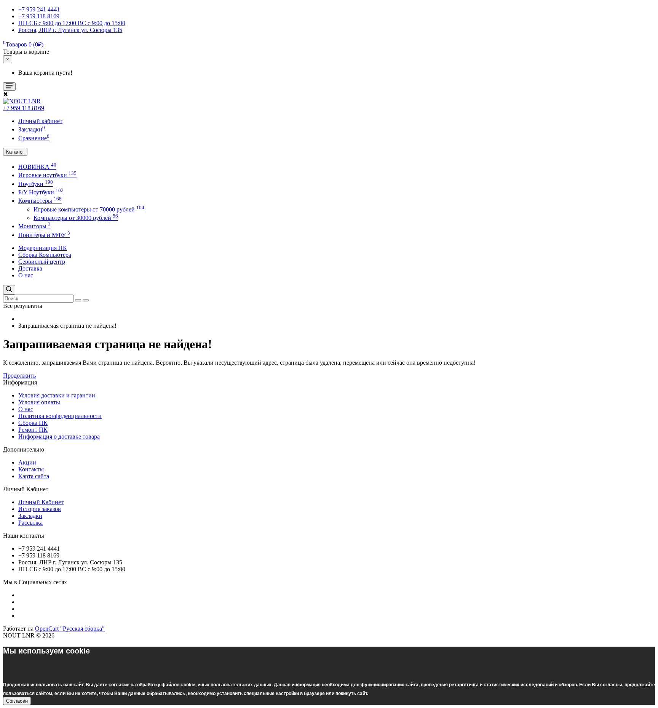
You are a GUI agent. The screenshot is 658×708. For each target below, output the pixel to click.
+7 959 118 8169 (23, 108)
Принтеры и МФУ (44, 235)
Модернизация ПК (42, 248)
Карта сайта (33, 476)
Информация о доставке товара (59, 436)
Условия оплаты (39, 402)
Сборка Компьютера (44, 254)
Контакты (31, 469)
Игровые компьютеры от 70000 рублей (89, 209)
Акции (27, 462)
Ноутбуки (35, 184)
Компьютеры (40, 200)
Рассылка (30, 522)
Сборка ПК (33, 423)
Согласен (17, 701)
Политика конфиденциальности (60, 416)
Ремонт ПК (33, 429)
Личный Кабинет (41, 502)
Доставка (30, 268)
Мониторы (34, 226)
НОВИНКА (37, 166)
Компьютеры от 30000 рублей (76, 218)
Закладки (30, 516)
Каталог (15, 152)
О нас (25, 275)
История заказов (39, 509)
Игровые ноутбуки (47, 175)
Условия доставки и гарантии (56, 395)
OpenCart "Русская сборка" (70, 628)
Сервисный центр (41, 261)
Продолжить (19, 375)
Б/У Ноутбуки (41, 192)
